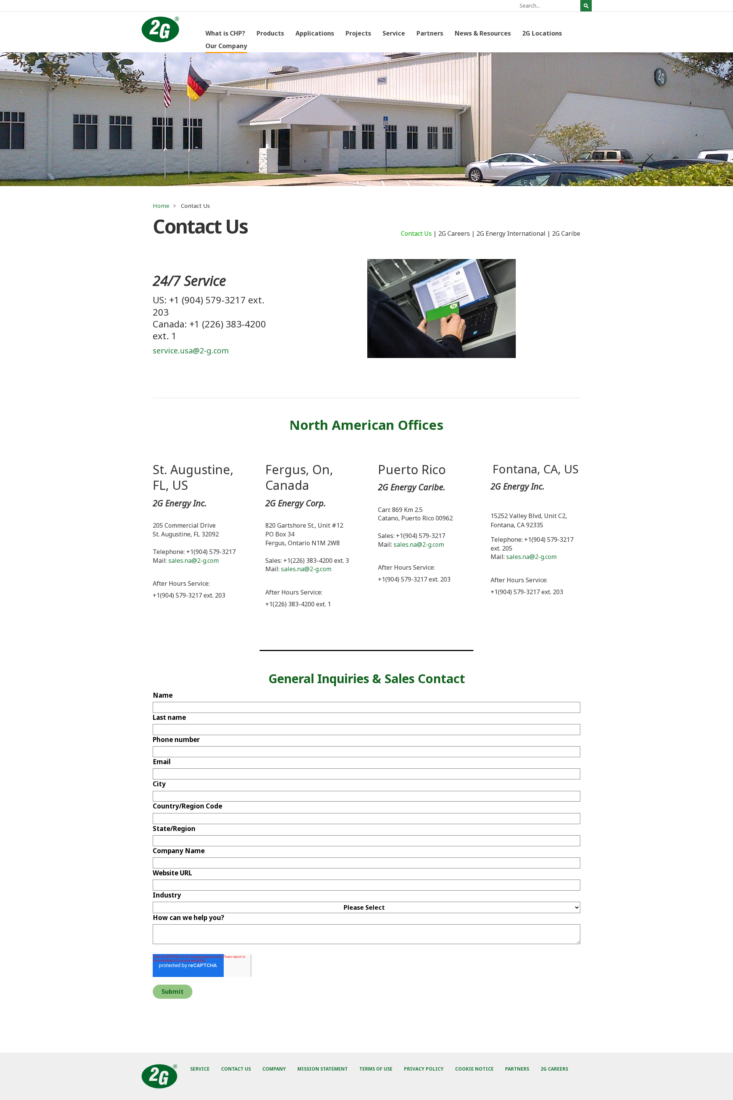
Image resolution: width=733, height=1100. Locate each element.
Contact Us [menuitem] (416, 233)
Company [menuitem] (274, 1069)
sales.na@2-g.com (193, 560)
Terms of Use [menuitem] (375, 1069)
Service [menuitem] (394, 33)
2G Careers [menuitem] (454, 233)
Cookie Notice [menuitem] (474, 1069)
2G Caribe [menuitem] (566, 233)
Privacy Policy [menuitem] (424, 1069)
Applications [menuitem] (314, 33)
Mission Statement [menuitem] (322, 1069)
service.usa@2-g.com (191, 350)
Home (161, 205)
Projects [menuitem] (358, 33)
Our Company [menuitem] (226, 46)
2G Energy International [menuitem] (511, 233)
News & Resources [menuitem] (483, 33)
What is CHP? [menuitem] (225, 33)
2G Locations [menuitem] (542, 33)
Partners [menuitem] (430, 33)
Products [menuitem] (270, 33)
